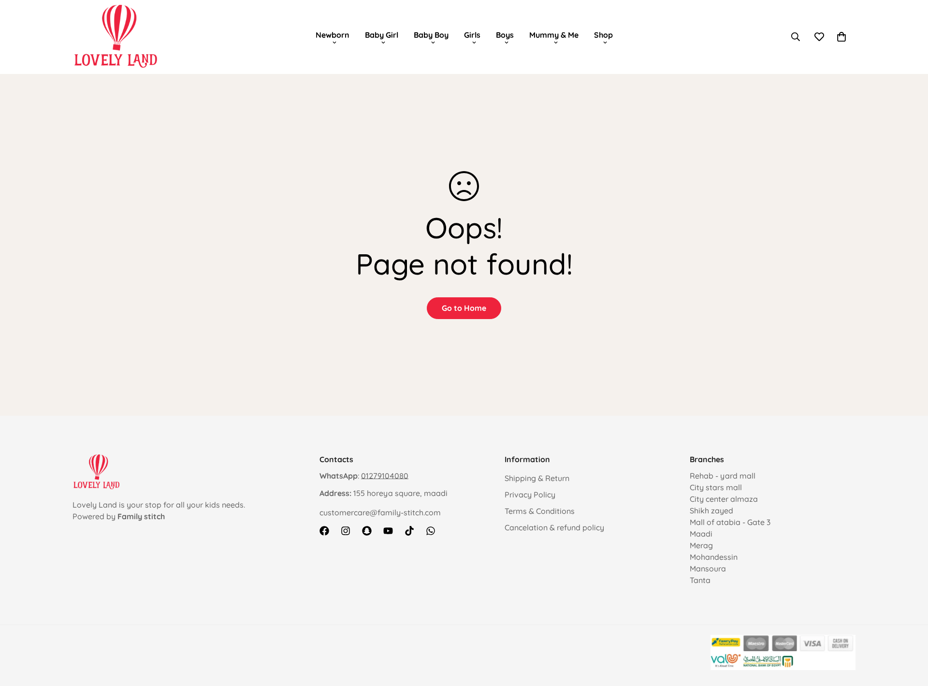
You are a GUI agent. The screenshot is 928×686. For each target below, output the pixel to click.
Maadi (701, 534)
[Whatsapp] (430, 531)
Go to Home (464, 308)
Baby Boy (431, 35)
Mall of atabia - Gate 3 (730, 522)
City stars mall (716, 487)
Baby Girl (381, 35)
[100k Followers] (345, 531)
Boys (505, 35)
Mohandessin (714, 557)
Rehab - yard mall (722, 476)
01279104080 (384, 476)
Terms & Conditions (540, 511)
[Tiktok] (409, 531)
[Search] (795, 36)
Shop (603, 35)
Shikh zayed (711, 510)
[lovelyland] (116, 36)
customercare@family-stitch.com (380, 512)
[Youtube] (388, 531)
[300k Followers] (324, 531)
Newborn (332, 35)
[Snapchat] (367, 531)
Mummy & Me (554, 35)
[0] (841, 37)
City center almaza (724, 499)
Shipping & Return (537, 478)
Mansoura (708, 568)
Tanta (700, 580)
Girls (472, 35)
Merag (701, 545)
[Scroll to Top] (909, 633)
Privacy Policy (530, 494)
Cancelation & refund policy (554, 527)
